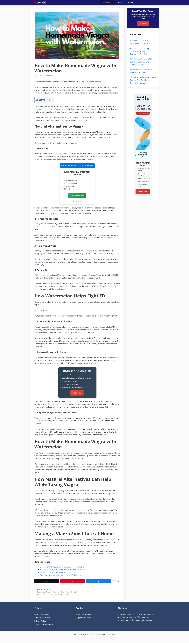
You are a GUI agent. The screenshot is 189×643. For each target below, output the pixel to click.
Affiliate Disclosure (42, 617)
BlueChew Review (83, 614)
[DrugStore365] (40, 2)
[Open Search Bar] (151, 2)
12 (106, 407)
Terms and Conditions (43, 624)
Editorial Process (41, 614)
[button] (143, 2)
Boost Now (143, 192)
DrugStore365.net (93, 634)
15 (105, 434)
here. (99, 81)
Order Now (77, 393)
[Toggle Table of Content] (49, 100)
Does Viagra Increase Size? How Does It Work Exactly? (57, 592)
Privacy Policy (40, 621)
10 (44, 346)
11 (94, 363)
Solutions (106, 3)
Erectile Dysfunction (44, 589)
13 (93, 418)
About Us (130, 3)
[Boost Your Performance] (143, 126)
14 (46, 423)
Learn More (143, 24)
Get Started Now (77, 195)
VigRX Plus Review (83, 617)
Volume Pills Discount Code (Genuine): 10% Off (54, 594)
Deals (120, 3)
